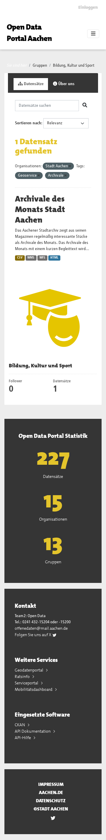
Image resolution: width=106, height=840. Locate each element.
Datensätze (33, 84)
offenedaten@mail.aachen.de (41, 628)
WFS (42, 257)
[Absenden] (85, 105)
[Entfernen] (70, 166)
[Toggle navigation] (93, 34)
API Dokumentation (33, 731)
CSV (20, 257)
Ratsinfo (23, 676)
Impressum (51, 784)
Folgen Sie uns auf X (33, 634)
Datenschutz (51, 801)
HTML (54, 257)
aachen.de (51, 792)
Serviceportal (27, 683)
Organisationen (53, 519)
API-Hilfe (23, 737)
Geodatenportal (29, 670)
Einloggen (88, 7)
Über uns (65, 84)
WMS (30, 257)
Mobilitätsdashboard (34, 689)
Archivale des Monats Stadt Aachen (40, 209)
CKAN (20, 724)
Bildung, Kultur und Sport (74, 65)
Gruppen (40, 65)
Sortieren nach (28, 123)
